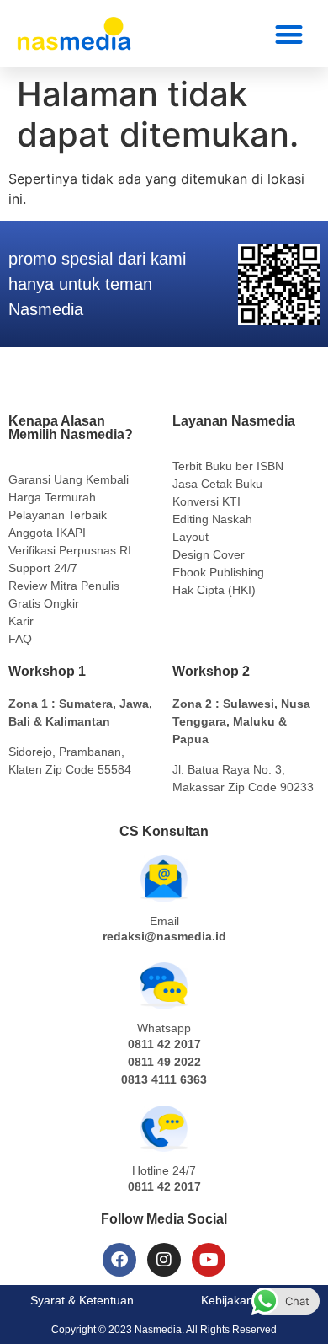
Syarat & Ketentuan (82, 1300)
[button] (289, 34)
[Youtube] (208, 1260)
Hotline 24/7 (164, 1170)
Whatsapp (164, 1028)
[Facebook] (119, 1260)
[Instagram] (164, 1260)
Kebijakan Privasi (246, 1300)
